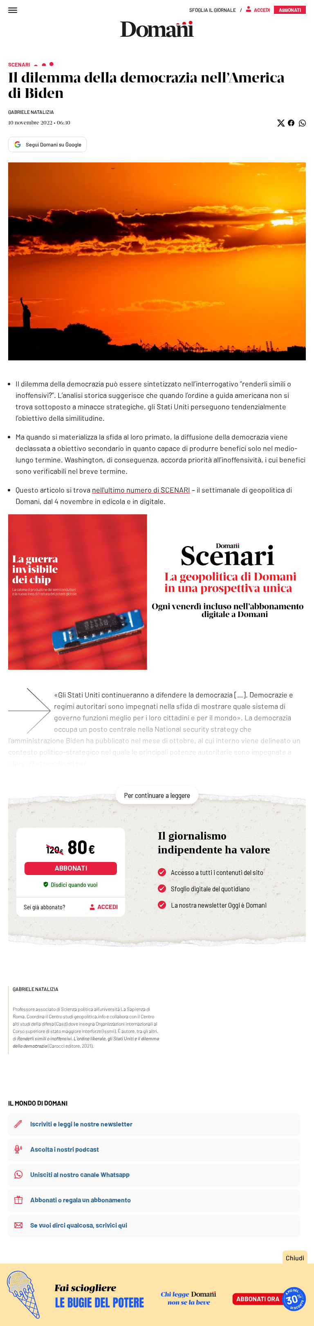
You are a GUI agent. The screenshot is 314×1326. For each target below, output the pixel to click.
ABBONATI (71, 868)
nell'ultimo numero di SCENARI (141, 489)
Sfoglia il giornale (212, 10)
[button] (280, 123)
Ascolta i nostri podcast (64, 1149)
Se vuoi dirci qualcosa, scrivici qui (78, 1225)
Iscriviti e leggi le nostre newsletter (81, 1124)
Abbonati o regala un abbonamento (80, 1200)
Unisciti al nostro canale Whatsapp (80, 1174)
